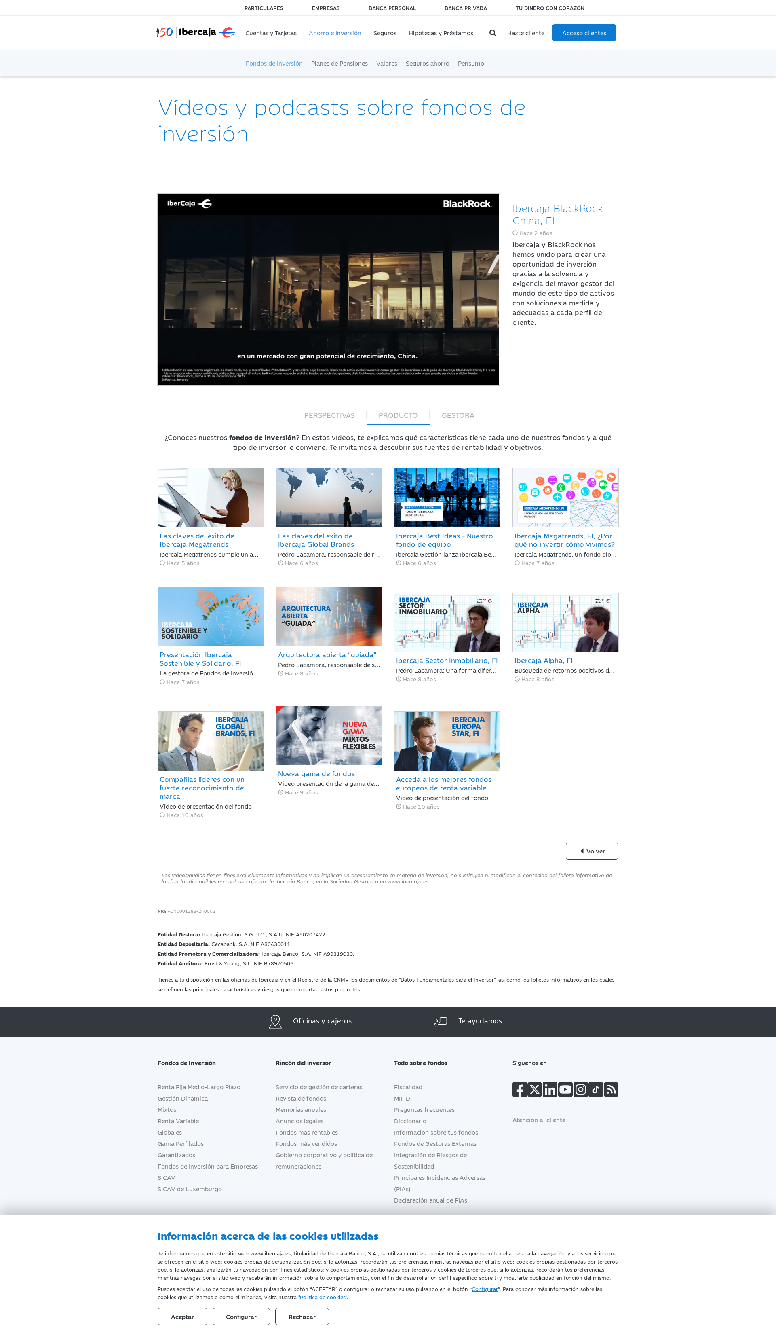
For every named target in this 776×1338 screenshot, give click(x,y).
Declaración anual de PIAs (430, 1200)
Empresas (326, 7)
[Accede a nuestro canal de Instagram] (581, 1091)
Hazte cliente (525, 32)
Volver (595, 851)
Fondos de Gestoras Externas (435, 1143)
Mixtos (167, 1109)
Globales (170, 1132)
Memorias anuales (301, 1109)
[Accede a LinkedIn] (550, 1091)
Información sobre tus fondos (436, 1132)
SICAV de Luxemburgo (190, 1188)
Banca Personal (392, 7)
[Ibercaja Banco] (203, 27)
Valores (386, 63)
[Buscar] (493, 33)
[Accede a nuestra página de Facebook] (519, 1091)
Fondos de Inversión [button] (187, 1062)
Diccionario (410, 1120)
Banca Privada (466, 7)
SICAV (166, 1177)
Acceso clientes (584, 32)
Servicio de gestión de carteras (319, 1086)
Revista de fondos (301, 1098)
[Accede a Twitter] (534, 1091)
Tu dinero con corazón (550, 7)
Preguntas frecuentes (424, 1109)
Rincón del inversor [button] (303, 1062)
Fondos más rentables (307, 1132)
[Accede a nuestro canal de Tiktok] (595, 1091)
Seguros (384, 32)
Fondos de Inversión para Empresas (208, 1166)
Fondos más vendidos (306, 1143)
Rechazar (302, 1316)
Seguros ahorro (427, 63)
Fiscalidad (408, 1086)
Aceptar (182, 1316)
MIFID (402, 1098)
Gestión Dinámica (183, 1098)
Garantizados (176, 1154)
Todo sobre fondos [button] (420, 1062)
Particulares (264, 7)
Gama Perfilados (181, 1143)
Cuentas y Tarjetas (271, 32)
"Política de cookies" (322, 1296)
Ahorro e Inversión (335, 32)
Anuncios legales (299, 1120)
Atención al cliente (538, 1119)
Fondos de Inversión (274, 63)
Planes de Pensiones (339, 63)
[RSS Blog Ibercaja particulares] (611, 1091)
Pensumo (471, 63)
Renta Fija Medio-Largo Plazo (199, 1086)
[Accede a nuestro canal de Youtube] (565, 1091)
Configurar (485, 1288)
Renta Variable (178, 1120)
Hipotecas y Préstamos (441, 32)
